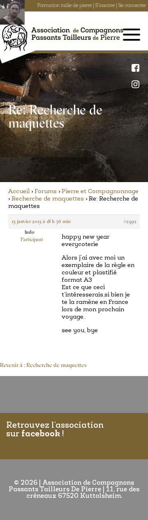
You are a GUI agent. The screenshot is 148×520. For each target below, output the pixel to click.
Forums (46, 192)
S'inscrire (105, 5)
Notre (138, 84)
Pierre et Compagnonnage (100, 192)
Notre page (138, 68)
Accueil (19, 192)
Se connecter (132, 5)
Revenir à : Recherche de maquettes (43, 366)
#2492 (129, 221)
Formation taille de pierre (64, 5)
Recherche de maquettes (48, 199)
